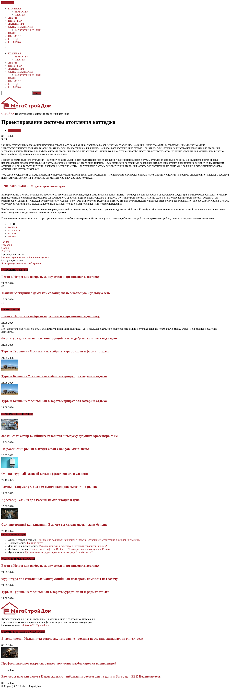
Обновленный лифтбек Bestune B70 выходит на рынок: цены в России (69, 549)
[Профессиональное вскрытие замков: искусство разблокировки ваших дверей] (9, 656)
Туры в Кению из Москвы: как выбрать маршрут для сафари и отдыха (54, 376)
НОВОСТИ (21, 11)
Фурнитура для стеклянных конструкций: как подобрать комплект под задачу (59, 338)
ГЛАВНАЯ (14, 8)
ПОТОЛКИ (14, 35)
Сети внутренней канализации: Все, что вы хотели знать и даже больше (54, 524)
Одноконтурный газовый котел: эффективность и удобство (45, 473)
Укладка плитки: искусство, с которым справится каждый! (73, 546)
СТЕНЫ (13, 39)
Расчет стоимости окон (28, 29)
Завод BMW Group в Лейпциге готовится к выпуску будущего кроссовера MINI (59, 436)
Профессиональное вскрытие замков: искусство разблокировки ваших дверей (58, 663)
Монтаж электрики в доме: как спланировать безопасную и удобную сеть (55, 293)
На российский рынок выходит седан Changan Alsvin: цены (45, 449)
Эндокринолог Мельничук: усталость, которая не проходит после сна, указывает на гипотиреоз (72, 638)
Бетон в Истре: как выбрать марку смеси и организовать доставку (50, 276)
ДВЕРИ (12, 17)
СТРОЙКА (14, 42)
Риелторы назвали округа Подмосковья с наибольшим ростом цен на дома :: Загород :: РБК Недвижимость (81, 676)
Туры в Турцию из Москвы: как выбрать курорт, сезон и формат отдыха (55, 351)
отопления (14, 230)
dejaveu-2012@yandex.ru (36, 625)
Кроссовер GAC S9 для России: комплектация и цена (40, 500)
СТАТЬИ (20, 14)
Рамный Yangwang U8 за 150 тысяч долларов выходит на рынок (49, 486)
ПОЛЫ (12, 32)
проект (12, 233)
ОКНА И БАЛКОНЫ (20, 26)
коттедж (12, 227)
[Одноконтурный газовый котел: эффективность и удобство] (9, 467)
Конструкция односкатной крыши (21, 263)
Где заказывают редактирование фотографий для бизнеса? (59, 552)
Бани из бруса (35, 543)
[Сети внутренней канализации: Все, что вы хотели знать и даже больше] (9, 517)
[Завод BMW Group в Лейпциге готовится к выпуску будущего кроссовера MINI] (9, 429)
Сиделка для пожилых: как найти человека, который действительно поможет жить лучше (89, 539)
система (12, 236)
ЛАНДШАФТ (16, 23)
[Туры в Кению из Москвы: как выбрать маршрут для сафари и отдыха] (9, 369)
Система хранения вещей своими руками (25, 257)
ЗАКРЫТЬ (7, 2)
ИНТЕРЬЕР (15, 20)
